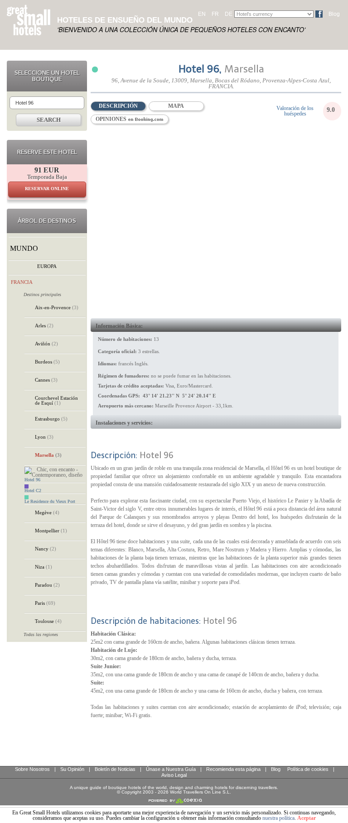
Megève (47, 512)
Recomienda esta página (233, 769)
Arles (44, 325)
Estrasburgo (51, 418)
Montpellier (51, 530)
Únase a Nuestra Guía (171, 769)
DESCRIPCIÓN (118, 106)
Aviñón (46, 343)
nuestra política (278, 818)
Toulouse (48, 621)
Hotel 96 (32, 480)
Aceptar (306, 818)
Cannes (46, 380)
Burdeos (47, 361)
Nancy (45, 548)
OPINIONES (112, 119)
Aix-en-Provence (56, 307)
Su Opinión (72, 769)
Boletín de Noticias (115, 769)
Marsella (48, 455)
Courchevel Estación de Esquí (56, 400)
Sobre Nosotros (32, 769)
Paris (45, 603)
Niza (43, 566)
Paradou (47, 585)
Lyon (44, 437)
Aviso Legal (174, 775)
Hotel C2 (32, 490)
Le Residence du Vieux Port (49, 501)
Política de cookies (308, 769)
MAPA (176, 106)
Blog (334, 14)
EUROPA (47, 266)
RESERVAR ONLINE (47, 188)
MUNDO (24, 248)
